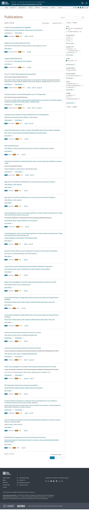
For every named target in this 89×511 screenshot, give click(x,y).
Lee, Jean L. (35, 440)
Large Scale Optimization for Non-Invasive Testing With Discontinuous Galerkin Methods (32, 130)
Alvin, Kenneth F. (21, 30)
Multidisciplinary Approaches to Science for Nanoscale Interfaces (25, 437)
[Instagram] (76, 7)
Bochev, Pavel (8, 405)
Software (37, 7)
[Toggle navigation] (2, 7)
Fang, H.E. (29, 440)
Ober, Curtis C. (8, 80)
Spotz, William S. (8, 184)
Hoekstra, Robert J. (27, 45)
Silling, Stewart (8, 407)
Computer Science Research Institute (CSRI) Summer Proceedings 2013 (26, 114)
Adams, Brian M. (17, 302)
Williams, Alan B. (29, 388)
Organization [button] (21, 7)
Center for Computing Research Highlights (17, 27)
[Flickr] (81, 7)
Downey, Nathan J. (18, 81)
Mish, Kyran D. (44, 302)
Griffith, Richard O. (35, 302)
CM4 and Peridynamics (11, 146)
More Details (18, 33)
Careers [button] (53, 7)
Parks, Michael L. (24, 117)
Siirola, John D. (8, 302)
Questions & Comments (51, 478)
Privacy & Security (63, 478)
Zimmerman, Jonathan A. (10, 440)
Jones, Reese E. (25, 405)
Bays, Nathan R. (18, 45)
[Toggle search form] (82, 3)
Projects (31, 7)
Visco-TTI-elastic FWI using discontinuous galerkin (20, 74)
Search (60, 7)
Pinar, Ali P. (52, 302)
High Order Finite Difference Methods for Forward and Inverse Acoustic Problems (29, 182)
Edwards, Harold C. (20, 388)
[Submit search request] (83, 17)
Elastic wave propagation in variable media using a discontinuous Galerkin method (30, 282)
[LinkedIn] (83, 7)
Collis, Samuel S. (38, 30)
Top (85, 509)
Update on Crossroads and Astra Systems (17, 43)
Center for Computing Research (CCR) (26, 4)
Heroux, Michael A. (9, 388)
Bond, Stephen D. (37, 81)
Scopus (38, 87)
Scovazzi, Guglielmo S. (10, 169)
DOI (26, 36)
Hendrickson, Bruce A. (10, 30)
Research (13, 2)
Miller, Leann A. (30, 30)
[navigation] (46, 23)
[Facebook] (74, 7)
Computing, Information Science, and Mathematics (31, 2)
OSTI (30, 36)
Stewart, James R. (8, 424)
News (6, 7)
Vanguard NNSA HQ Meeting (13, 58)
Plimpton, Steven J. (9, 441)
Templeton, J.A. (16, 407)
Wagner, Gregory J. (26, 407)
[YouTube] (78, 7)
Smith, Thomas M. (17, 80)
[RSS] (87, 7)
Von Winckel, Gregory (46, 80)
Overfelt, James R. (27, 80)
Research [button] (12, 7)
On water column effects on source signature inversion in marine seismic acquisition (31, 251)
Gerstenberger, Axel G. (31, 169)
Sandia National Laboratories (9, 495)
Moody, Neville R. (54, 440)
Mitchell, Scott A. (27, 81)
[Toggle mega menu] (86, 3)
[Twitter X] (85, 7)
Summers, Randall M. (39, 148)
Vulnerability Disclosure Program (55, 506)
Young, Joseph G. (45, 269)
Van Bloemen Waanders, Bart (12, 101)
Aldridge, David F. (46, 81)
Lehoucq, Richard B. (19, 148)
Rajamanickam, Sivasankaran (12, 117)
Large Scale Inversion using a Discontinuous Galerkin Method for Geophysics (28, 266)
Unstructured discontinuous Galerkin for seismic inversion (22, 332)
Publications (45, 7)
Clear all (75, 22)
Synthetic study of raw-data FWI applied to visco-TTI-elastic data (25, 94)
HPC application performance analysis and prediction (21, 385)
